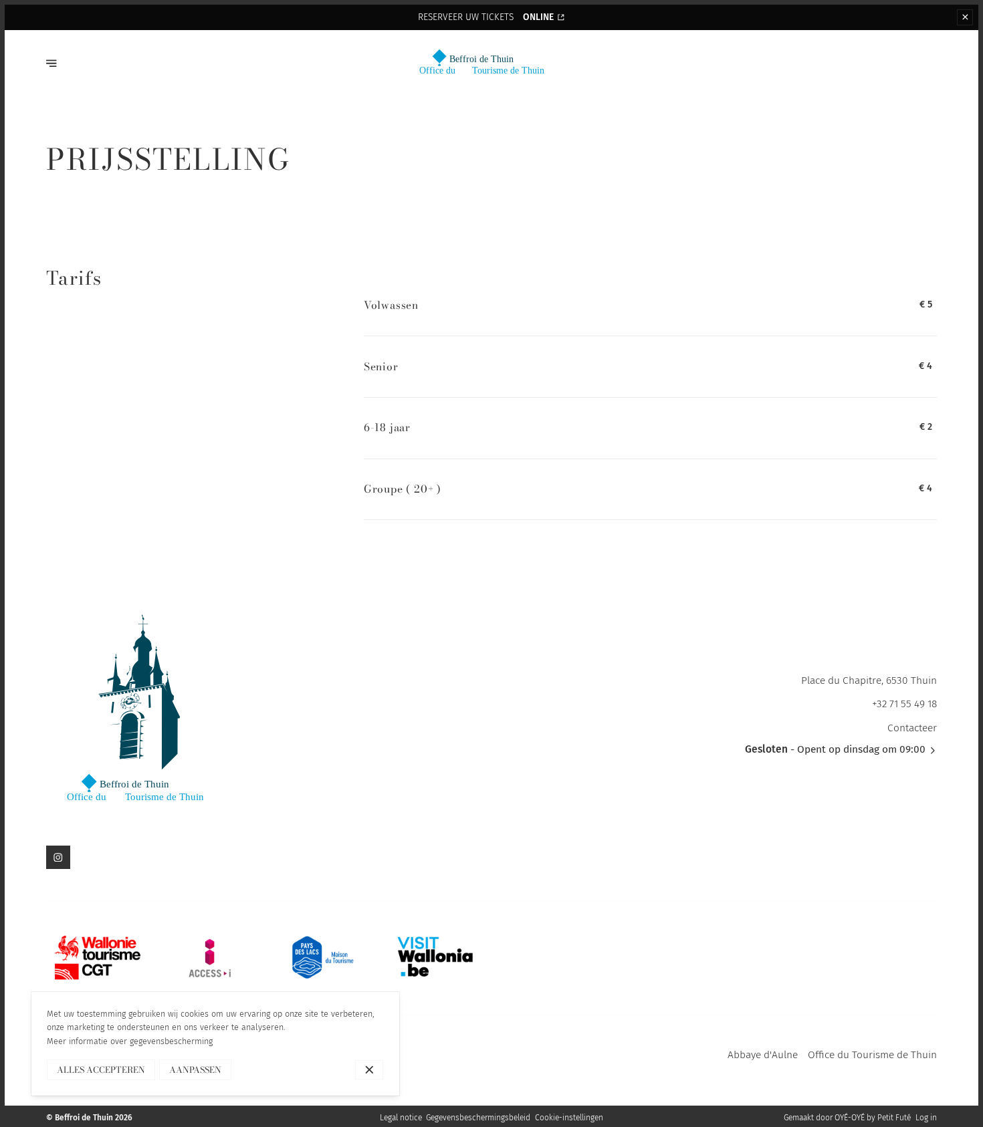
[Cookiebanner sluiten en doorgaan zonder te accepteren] (369, 1070)
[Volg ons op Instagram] (58, 857)
